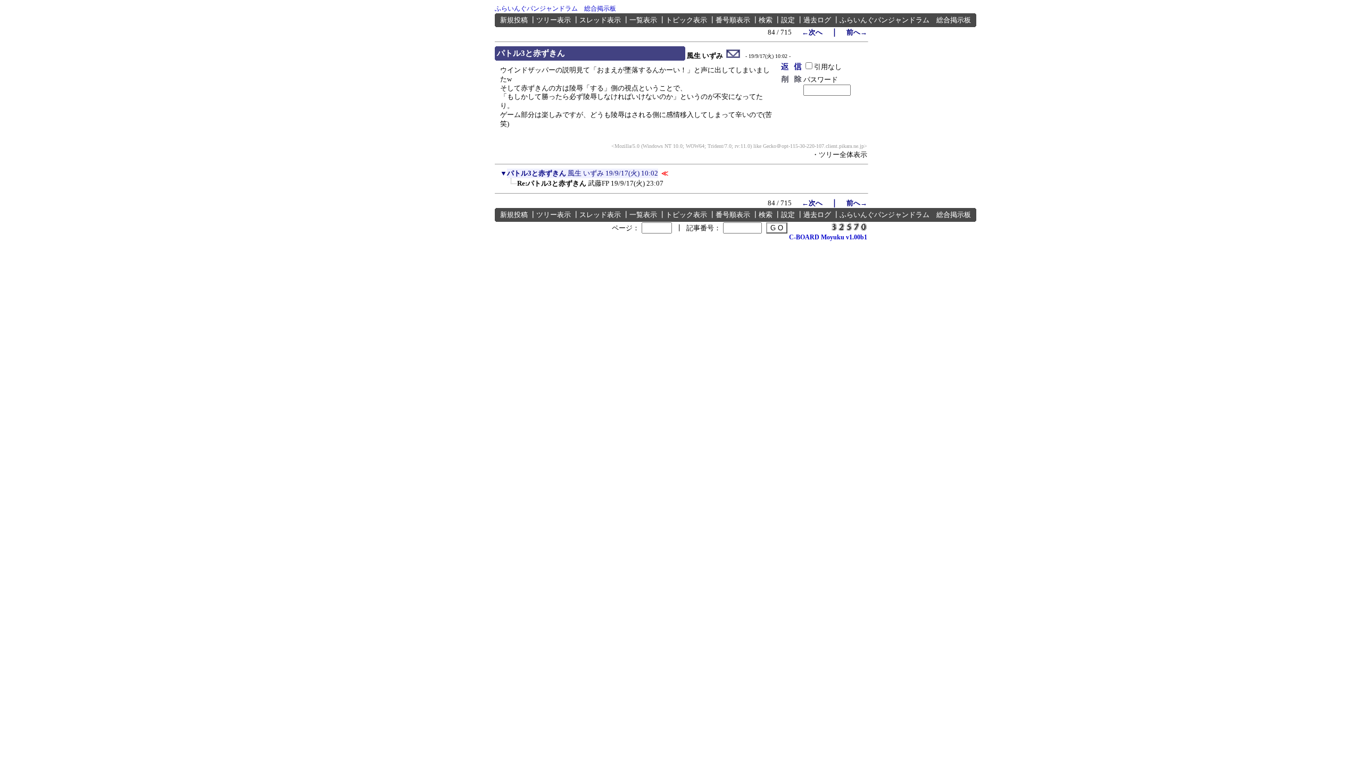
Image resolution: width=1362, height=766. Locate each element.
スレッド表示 (600, 20)
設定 (788, 20)
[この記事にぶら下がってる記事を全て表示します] (511, 186)
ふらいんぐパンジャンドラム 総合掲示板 (555, 8)
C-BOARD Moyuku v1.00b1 (828, 237)
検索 (766, 20)
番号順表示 (733, 20)
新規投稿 (514, 20)
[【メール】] (733, 56)
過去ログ (817, 20)
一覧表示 (643, 20)
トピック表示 (686, 20)
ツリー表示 (553, 20)
